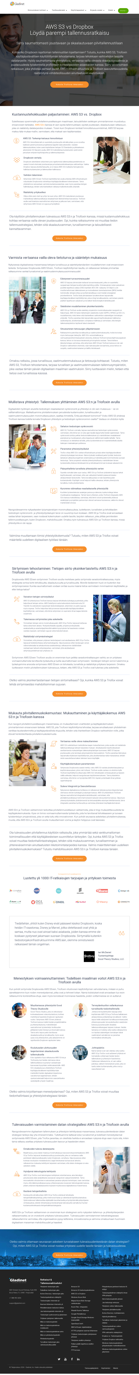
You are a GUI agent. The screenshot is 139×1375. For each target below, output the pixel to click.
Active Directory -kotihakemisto (113, 1313)
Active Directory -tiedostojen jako (52, 1294)
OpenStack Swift (77, 1324)
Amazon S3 (75, 1287)
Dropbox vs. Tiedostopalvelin (112, 1336)
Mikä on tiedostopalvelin (48, 1322)
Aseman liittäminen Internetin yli (51, 1304)
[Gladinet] (17, 3)
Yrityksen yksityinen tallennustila (51, 1318)
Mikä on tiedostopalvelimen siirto (52, 1332)
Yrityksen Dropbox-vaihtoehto (112, 1339)
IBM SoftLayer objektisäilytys (81, 1327)
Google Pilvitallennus (78, 1314)
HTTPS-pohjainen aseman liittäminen (84, 1331)
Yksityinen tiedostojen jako (49, 1287)
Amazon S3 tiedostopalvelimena (82, 1290)
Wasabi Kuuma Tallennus (80, 1310)
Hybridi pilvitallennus (109, 1317)
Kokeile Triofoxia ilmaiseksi (69, 84)
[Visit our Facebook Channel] (71, 1359)
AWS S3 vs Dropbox (78, 1294)
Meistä (115, 1368)
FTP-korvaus (75, 1350)
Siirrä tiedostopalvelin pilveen (112, 1299)
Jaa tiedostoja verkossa (110, 1303)
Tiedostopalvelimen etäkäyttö (50, 1297)
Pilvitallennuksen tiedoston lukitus (52, 1308)
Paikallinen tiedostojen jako (49, 1290)
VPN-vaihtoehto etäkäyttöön (112, 1332)
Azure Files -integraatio (79, 1307)
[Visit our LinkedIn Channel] (78, 1359)
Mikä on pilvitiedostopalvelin (50, 1335)
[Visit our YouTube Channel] (65, 1359)
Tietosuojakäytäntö (91, 1368)
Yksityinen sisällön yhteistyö (81, 1340)
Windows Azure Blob (78, 1297)
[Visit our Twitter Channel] (59, 1359)
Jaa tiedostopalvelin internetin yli (51, 1311)
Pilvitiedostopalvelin (47, 1339)
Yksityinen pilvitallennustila (111, 1310)
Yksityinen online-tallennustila (112, 1306)
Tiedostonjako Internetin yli (49, 1301)
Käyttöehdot (105, 1368)
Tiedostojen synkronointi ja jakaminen (53, 1315)
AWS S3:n (40, 125)
